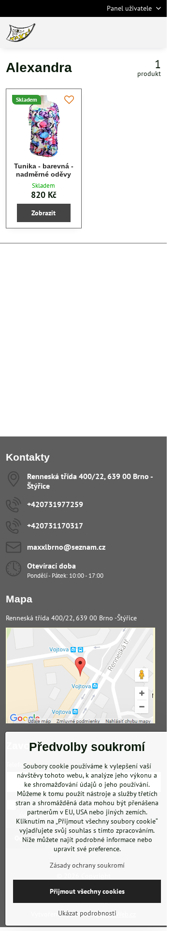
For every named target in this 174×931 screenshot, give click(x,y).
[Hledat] (108, 32)
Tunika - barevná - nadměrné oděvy (43, 170)
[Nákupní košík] (132, 32)
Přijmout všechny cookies (87, 891)
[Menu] (155, 32)
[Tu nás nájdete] (80, 721)
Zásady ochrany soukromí (87, 865)
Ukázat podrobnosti (87, 913)
